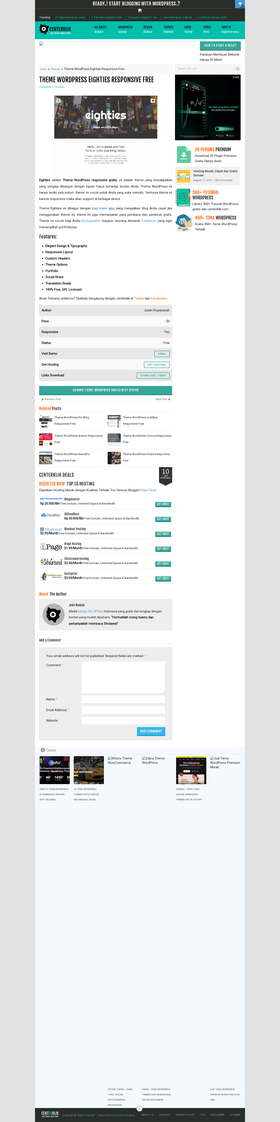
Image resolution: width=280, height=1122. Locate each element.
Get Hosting (157, 364)
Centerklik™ (89, 1115)
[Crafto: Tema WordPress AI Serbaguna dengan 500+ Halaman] (55, 770)
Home (43, 69)
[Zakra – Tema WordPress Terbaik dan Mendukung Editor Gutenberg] (157, 920)
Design (148, 29)
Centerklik (45, 87)
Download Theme (153, 375)
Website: (52, 720)
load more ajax (103, 208)
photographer (90, 221)
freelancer (149, 221)
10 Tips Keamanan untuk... (71, 17)
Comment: (54, 665)
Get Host (163, 504)
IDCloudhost (118, 1115)
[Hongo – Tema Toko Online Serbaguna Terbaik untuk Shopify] (191, 770)
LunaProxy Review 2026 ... (213, 17)
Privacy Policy (185, 1114)
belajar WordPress (90, 611)
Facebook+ (159, 298)
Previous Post (52, 399)
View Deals (149, 490)
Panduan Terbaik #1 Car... (144, 17)
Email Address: (57, 710)
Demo (162, 353)
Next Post (162, 399)
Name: (51, 699)
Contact (164, 1114)
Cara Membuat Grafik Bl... (178, 17)
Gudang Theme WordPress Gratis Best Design (106, 390)
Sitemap (235, 1114)
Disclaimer (218, 1114)
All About (100, 29)
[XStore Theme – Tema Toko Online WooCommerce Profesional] (123, 920)
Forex (207, 29)
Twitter (139, 298)
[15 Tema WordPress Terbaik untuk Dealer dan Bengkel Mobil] (89, 770)
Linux (188, 29)
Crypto (230, 29)
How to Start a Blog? (220, 45)
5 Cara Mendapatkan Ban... (108, 17)
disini (217, 161)
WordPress (125, 29)
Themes (168, 29)
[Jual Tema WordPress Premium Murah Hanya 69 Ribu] (225, 920)
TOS (202, 1114)
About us (148, 1114)
